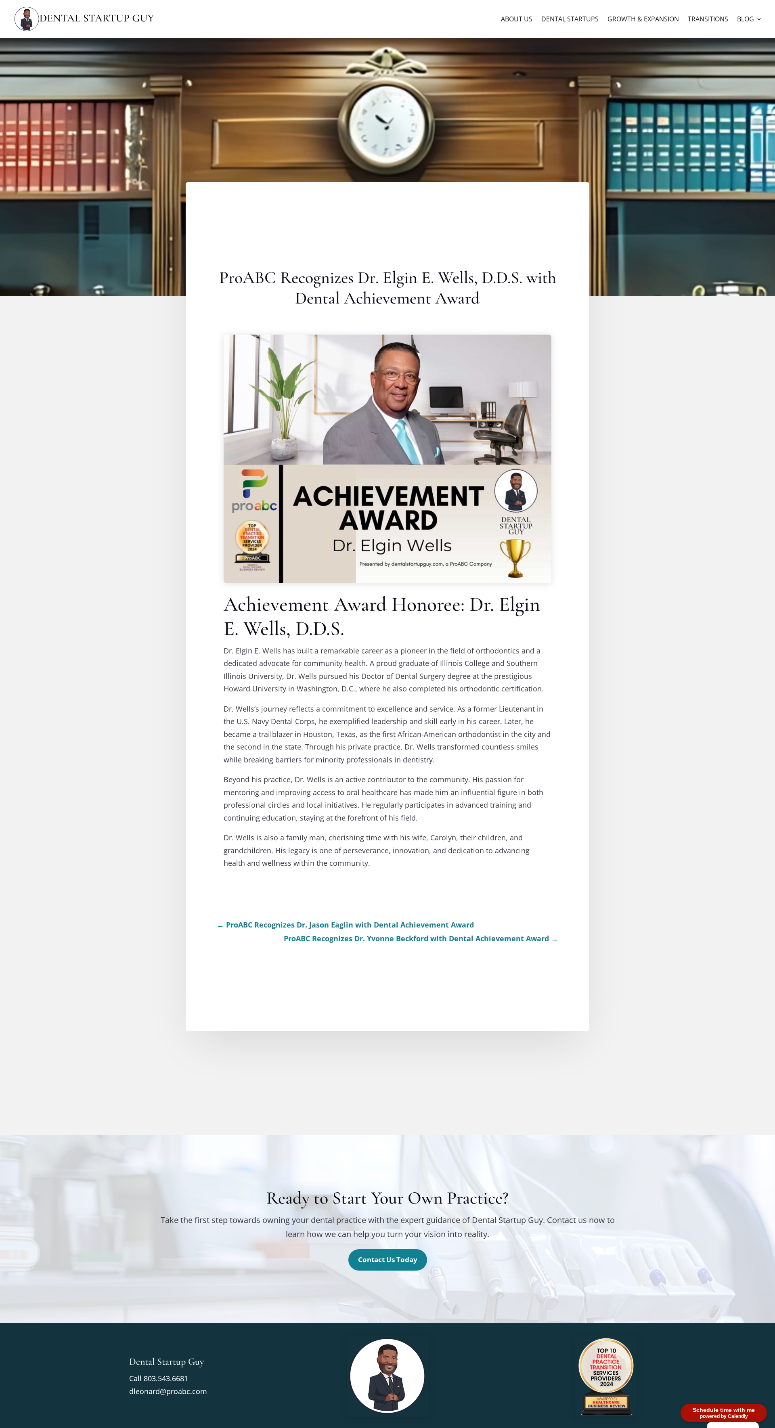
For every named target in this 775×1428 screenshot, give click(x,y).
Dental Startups (570, 19)
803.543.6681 (166, 1378)
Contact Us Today (387, 1259)
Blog (745, 19)
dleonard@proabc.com (168, 1391)
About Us (516, 19)
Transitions (708, 19)
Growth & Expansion (643, 19)
